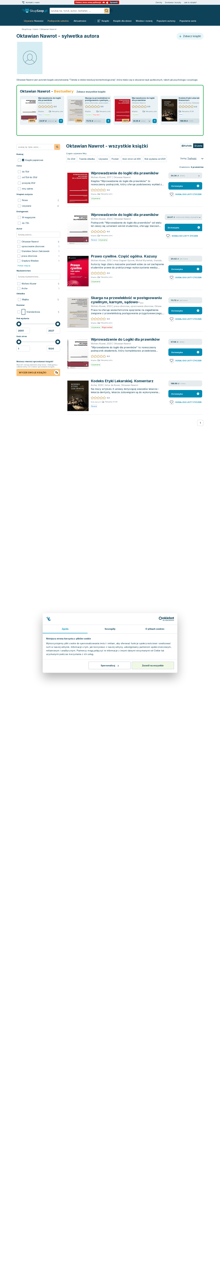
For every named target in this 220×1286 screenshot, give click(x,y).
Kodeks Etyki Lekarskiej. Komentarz (122, 381)
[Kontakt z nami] (23, 2)
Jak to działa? (190, 2)
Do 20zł (71, 159)
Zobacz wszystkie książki (91, 91)
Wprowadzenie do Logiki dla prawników (125, 339)
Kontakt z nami (33, 2)
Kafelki (188, 145)
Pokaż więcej (24, 265)
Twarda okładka (87, 159)
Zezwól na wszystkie (153, 665)
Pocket (115, 159)
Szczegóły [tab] (110, 628)
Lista (199, 145)
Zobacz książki (191, 36)
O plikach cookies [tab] (154, 628)
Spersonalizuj (108, 665)
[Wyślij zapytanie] (106, 10)
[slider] (18, 324)
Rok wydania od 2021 (155, 159)
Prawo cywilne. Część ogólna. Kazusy (124, 256)
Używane (103, 159)
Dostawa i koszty (173, 2)
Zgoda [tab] (65, 628)
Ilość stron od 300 (132, 159)
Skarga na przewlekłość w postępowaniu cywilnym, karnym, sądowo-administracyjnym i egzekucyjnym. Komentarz (126, 304)
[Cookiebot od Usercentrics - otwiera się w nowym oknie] (161, 619)
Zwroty (158, 2)
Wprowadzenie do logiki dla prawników (49, 99)
